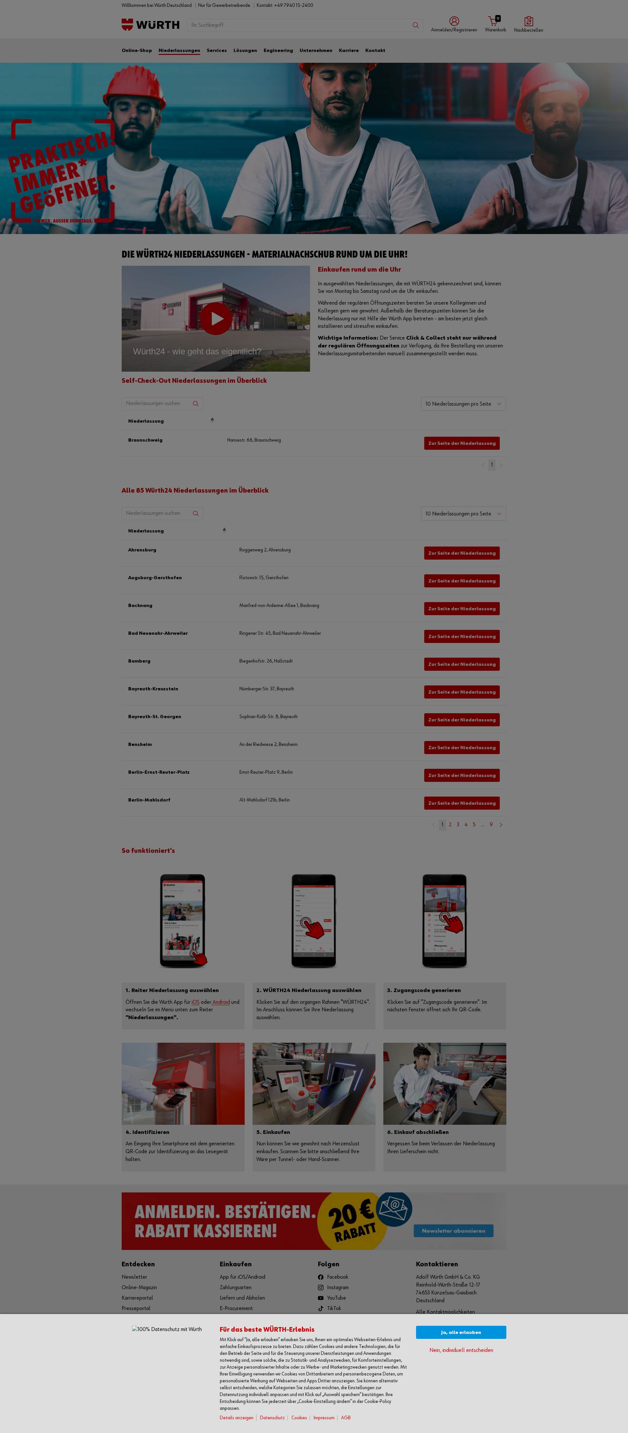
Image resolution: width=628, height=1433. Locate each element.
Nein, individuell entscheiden (461, 1350)
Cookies (299, 1417)
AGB (346, 1417)
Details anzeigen (236, 1417)
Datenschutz (272, 1417)
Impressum (324, 1417)
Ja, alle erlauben (461, 1332)
